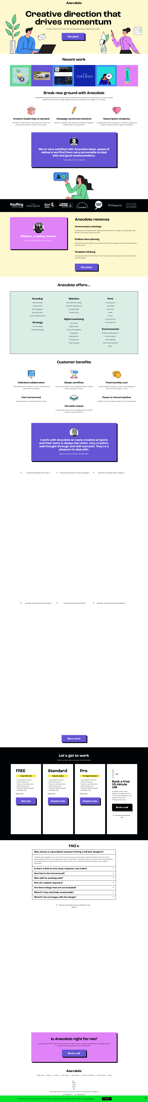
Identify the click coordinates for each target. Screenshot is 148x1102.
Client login (65, 1075)
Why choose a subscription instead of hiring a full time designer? (69, 852)
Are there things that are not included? (55, 888)
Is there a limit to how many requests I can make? (60, 869)
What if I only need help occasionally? (54, 892)
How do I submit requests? (48, 883)
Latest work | (42, 1075)
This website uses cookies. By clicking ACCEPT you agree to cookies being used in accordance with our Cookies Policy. (55, 1099)
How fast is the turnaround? (49, 873)
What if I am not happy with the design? (55, 897)
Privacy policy (101, 1075)
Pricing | (50, 1075)
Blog (110, 1075)
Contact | (57, 1075)
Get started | (76, 1075)
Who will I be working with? (48, 878)
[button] (74, 852)
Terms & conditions (88, 1075)
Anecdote (74, 3)
